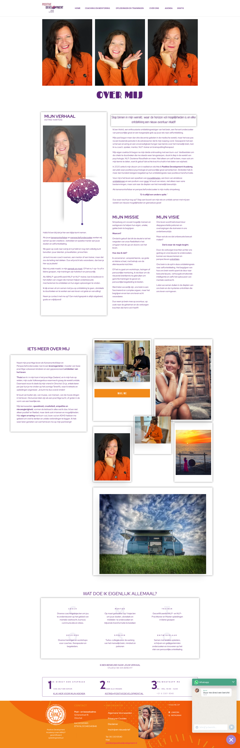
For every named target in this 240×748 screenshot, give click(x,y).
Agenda (169, 8)
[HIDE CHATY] (231, 740)
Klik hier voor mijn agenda (69, 693)
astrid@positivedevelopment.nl (124, 693)
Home (78, 8)
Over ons (154, 8)
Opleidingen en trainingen (130, 8)
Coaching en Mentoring (97, 8)
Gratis (180, 8)
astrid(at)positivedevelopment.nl (121, 743)
